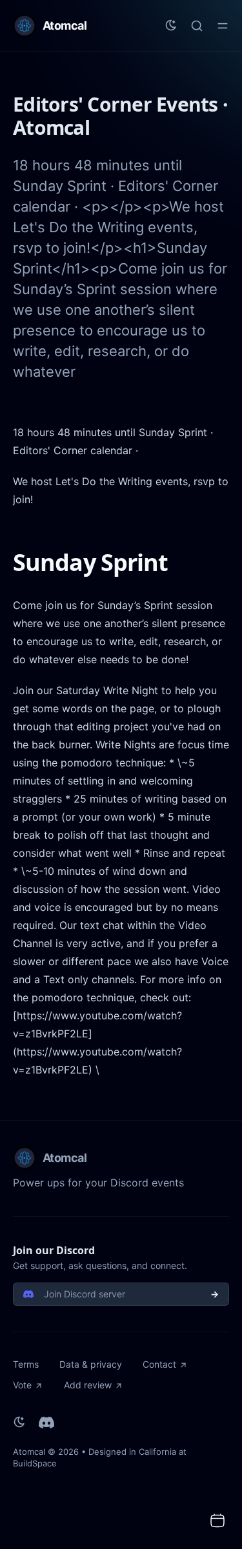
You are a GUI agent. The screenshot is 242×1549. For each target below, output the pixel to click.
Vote (22, 1384)
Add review (88, 1384)
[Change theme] (171, 25)
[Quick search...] (197, 25)
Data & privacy (90, 1364)
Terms (26, 1364)
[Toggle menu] (222, 25)
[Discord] (46, 1422)
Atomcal (29, 1451)
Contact (159, 1364)
